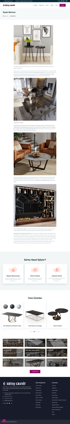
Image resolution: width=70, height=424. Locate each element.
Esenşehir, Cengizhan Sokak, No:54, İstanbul (23, 1)
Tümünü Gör (35, 371)
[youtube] (63, 1)
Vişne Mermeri (54, 395)
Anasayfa (35, 5)
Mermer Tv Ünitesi (39, 397)
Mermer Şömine (39, 392)
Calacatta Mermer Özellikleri (57, 407)
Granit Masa (38, 404)
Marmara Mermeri (55, 404)
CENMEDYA (11, 421)
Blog (56, 5)
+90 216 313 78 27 (8, 398)
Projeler (52, 5)
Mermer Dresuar (39, 400)
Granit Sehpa (38, 402)
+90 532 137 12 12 (8, 396)
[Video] (66, 1)
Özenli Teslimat (35, 276)
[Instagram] (11, 403)
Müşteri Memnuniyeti (13, 276)
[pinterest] (61, 1)
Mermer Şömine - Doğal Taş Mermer (59, 400)
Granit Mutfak (38, 407)
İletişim (62, 5)
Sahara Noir (54, 392)
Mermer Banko (38, 395)
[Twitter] (59, 1)
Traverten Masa (39, 385)
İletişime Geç (12, 280)
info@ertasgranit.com (8, 1)
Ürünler (47, 5)
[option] (12, 316)
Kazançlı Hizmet (57, 276)
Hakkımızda (41, 5)
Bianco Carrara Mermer (56, 409)
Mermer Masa (38, 388)
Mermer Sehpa (38, 390)
